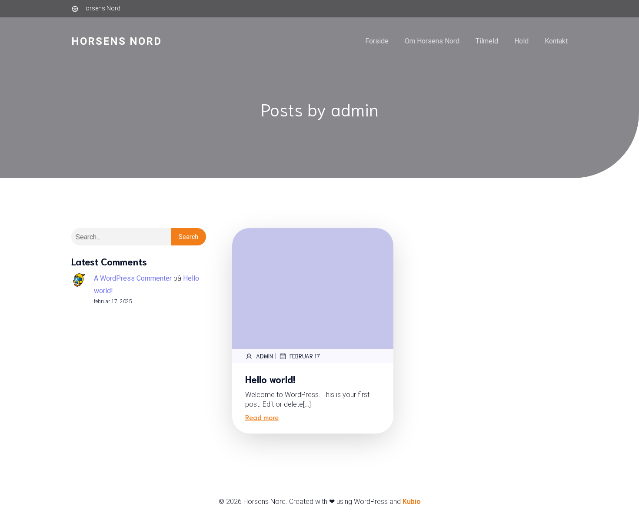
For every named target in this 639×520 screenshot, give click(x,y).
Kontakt (556, 41)
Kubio (412, 501)
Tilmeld (487, 41)
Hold (521, 41)
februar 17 (305, 356)
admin (264, 356)
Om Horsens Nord (432, 41)
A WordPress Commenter (133, 278)
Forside (377, 41)
